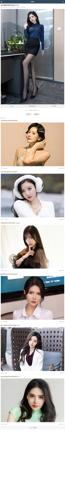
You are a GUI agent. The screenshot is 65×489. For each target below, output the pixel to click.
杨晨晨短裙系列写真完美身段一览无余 (10, 223)
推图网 (32, 1)
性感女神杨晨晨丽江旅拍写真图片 (9, 171)
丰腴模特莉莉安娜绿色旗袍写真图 (9, 120)
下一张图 (53, 106)
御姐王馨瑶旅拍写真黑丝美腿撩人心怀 (10, 325)
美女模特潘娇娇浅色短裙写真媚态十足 (10, 376)
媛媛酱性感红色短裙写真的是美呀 (9, 274)
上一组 (11, 106)
